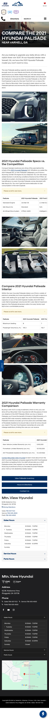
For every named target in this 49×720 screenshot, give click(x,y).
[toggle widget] (43, 714)
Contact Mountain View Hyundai (13, 458)
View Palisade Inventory (24, 478)
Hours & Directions (24, 485)
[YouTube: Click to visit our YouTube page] (8, 610)
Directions (14, 19)
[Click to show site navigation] (45, 19)
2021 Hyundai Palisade (19, 170)
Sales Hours (8, 617)
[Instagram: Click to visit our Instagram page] (14, 610)
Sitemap (24, 700)
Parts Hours (8, 655)
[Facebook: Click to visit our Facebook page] (3, 610)
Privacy (30, 700)
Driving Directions (9, 507)
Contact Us (24, 491)
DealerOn (18, 700)
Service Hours (9, 650)
